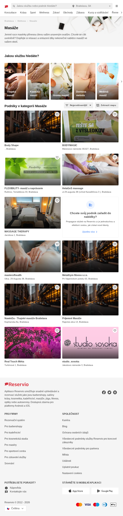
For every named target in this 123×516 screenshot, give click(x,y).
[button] (78, 105)
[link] (10, 12)
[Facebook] (104, 392)
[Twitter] (109, 392)
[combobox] (91, 6)
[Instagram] (115, 392)
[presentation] (116, 6)
